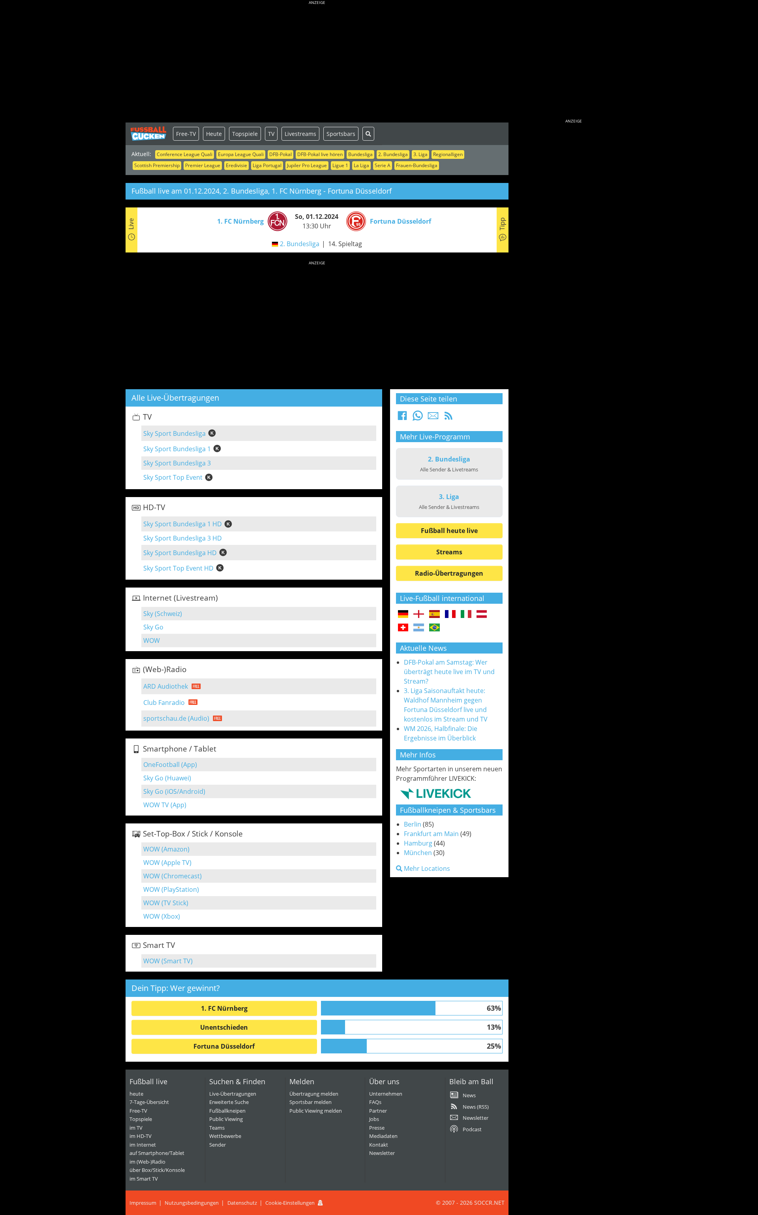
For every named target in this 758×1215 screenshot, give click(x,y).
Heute (214, 134)
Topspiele (245, 134)
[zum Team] (275, 220)
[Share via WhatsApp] (417, 418)
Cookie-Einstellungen (290, 1202)
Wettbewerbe (225, 1136)
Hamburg (418, 843)
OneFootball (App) (170, 764)
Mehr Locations (426, 868)
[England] (418, 614)
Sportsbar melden (310, 1102)
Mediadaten (383, 1136)
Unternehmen (385, 1093)
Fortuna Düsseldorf (224, 1046)
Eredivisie (236, 165)
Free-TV (186, 134)
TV (271, 134)
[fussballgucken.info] (149, 133)
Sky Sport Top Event (173, 477)
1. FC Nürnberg (224, 1008)
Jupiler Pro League (307, 165)
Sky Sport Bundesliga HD (180, 552)
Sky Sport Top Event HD (178, 568)
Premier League (202, 165)
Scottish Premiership (157, 165)
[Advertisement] (317, 63)
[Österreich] (482, 614)
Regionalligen (448, 154)
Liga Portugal (267, 165)
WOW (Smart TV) (168, 961)
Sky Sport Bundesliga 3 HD (182, 538)
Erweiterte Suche (229, 1102)
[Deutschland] (403, 614)
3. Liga (420, 154)
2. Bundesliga (393, 154)
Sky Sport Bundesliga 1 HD (182, 524)
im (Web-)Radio (147, 1161)
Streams (449, 552)
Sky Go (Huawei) (167, 778)
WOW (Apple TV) (167, 862)
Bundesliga (360, 154)
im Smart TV (143, 1178)
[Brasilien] (434, 628)
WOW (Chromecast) (172, 876)
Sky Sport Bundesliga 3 (177, 463)
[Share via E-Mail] (433, 418)
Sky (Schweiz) (162, 613)
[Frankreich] (450, 614)
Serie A (382, 165)
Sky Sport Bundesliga (174, 433)
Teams (217, 1127)
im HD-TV (140, 1136)
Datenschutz (242, 1202)
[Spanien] (434, 614)
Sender (217, 1144)
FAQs (375, 1102)
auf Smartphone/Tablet (156, 1153)
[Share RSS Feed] (448, 418)
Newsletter (382, 1153)
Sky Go (153, 627)
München (418, 852)
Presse (377, 1127)
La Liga (361, 165)
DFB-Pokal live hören (320, 154)
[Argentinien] (418, 628)
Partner (378, 1110)
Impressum (142, 1202)
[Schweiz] (403, 628)
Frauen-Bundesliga (416, 165)
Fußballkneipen (227, 1110)
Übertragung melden (313, 1093)
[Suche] (368, 134)
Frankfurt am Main (431, 833)
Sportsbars (340, 134)
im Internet (142, 1144)
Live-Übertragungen (232, 1093)
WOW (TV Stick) (165, 903)
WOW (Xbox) (161, 916)
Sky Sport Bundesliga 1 (177, 449)
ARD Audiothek (165, 686)
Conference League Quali (184, 154)
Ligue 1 (340, 165)
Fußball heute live (449, 530)
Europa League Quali (241, 154)
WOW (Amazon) (166, 849)
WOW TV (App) (164, 805)
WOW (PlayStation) (171, 889)
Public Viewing (226, 1119)
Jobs (374, 1119)
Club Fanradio (164, 702)
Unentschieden (224, 1027)
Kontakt (378, 1144)
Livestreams (300, 134)
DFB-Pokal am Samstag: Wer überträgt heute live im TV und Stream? (449, 672)
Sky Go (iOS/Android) (174, 791)
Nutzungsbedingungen (192, 1202)
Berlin (412, 824)
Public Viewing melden (315, 1110)
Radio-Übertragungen (449, 573)
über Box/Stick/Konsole (157, 1170)
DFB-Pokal (280, 154)
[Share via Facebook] (402, 418)
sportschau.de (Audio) (176, 718)
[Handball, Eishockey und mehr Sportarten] (435, 793)
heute (136, 1093)
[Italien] (466, 614)
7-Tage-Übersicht (149, 1102)
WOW (151, 640)
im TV (136, 1127)
